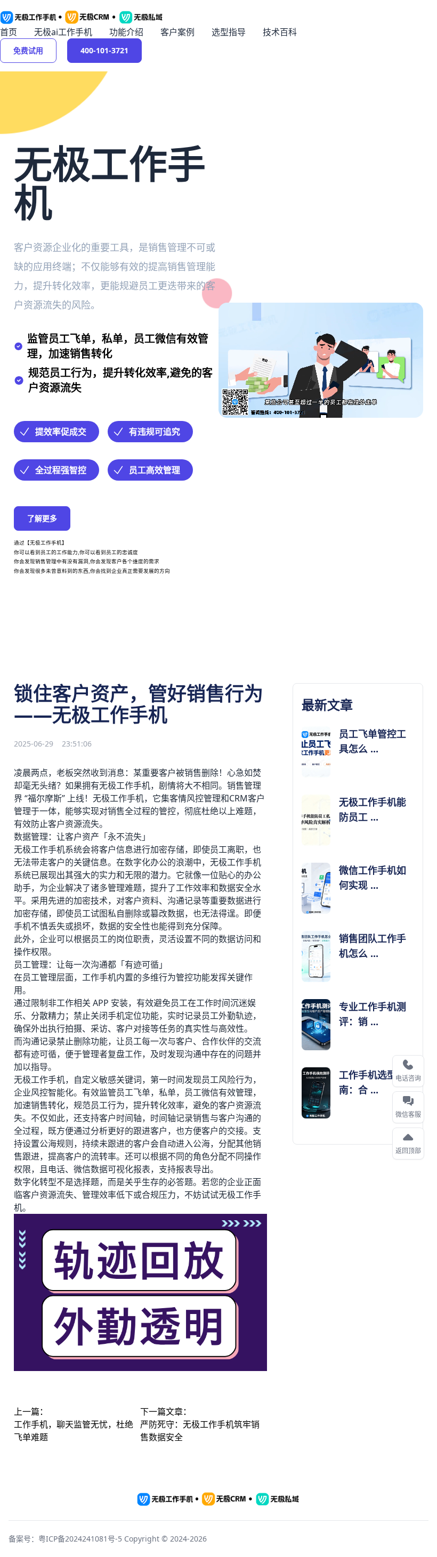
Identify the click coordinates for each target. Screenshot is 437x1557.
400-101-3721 (104, 50)
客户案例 (177, 32)
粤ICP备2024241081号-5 (80, 1539)
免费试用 (28, 50)
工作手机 (127, 798)
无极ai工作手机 (63, 32)
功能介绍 (126, 32)
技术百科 (280, 32)
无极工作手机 (124, 785)
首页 (8, 32)
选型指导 (229, 32)
